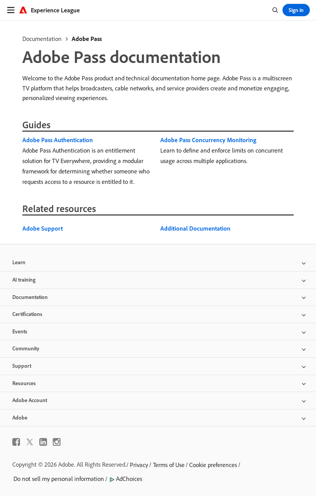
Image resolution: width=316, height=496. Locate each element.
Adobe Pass (87, 38)
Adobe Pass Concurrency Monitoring (208, 140)
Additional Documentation (195, 228)
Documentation (42, 38)
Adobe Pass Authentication (57, 140)
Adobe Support (42, 228)
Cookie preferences (213, 465)
